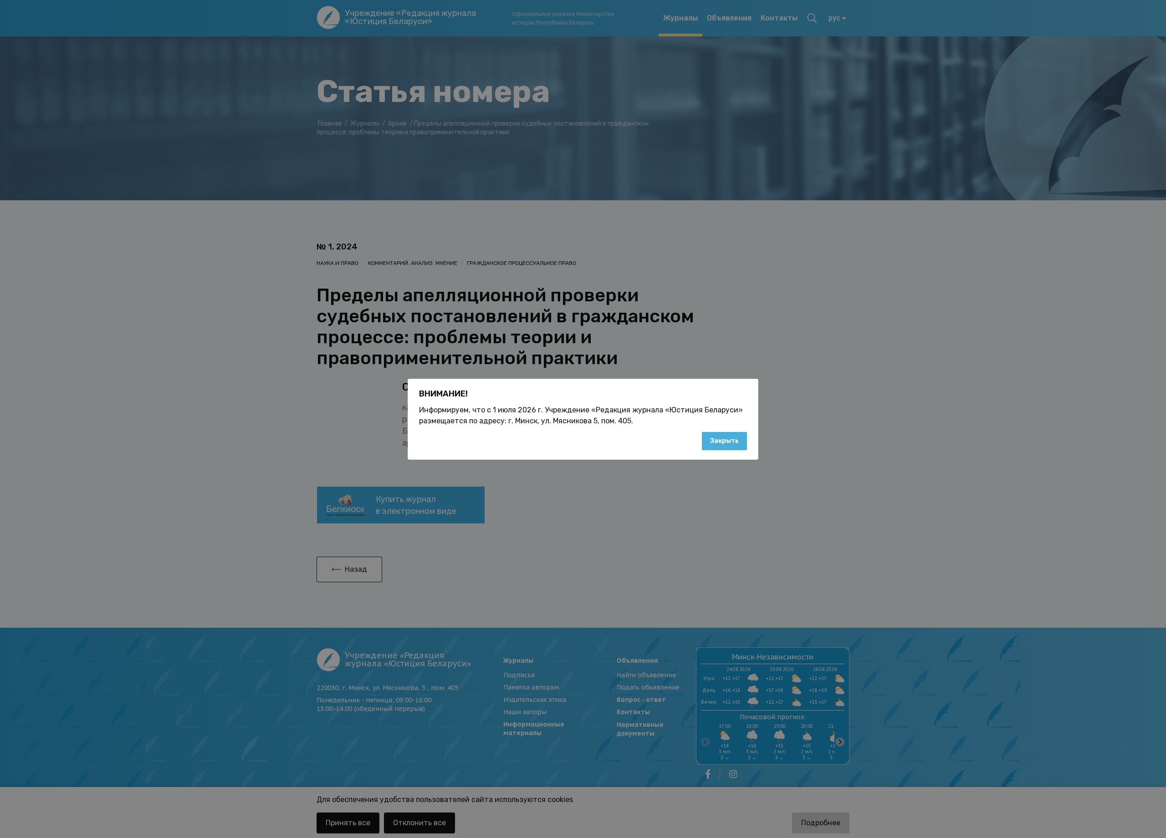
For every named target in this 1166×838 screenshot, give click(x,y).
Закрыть (724, 441)
